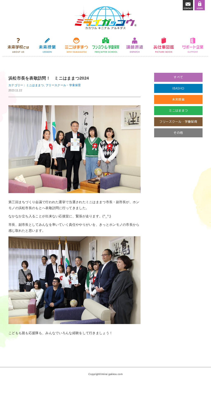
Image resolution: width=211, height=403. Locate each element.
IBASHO (178, 88)
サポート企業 (193, 45)
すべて (178, 77)
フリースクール (105, 45)
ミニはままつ (76, 45)
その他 (178, 133)
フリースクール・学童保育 (178, 121)
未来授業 (47, 45)
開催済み (178, 144)
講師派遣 (135, 45)
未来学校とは (18, 45)
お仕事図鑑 (164, 45)
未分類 (178, 155)
